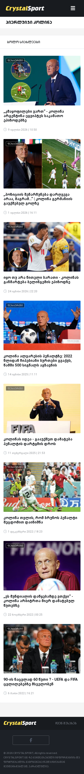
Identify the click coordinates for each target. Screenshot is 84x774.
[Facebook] (31, 740)
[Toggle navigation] (73, 8)
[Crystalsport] (25, 8)
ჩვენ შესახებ (66, 723)
